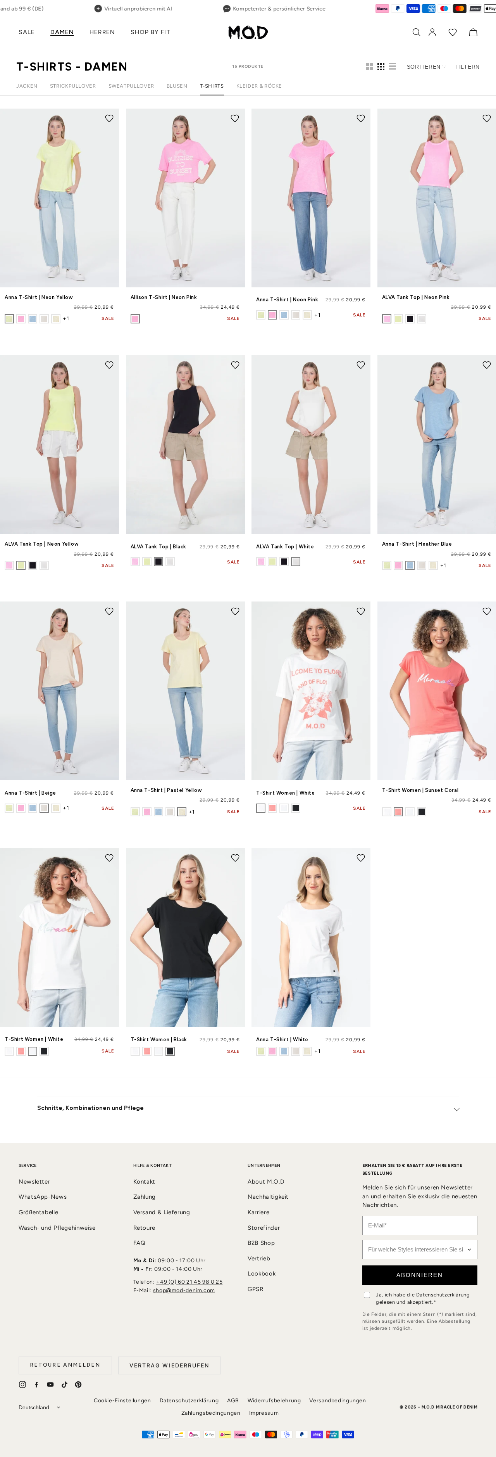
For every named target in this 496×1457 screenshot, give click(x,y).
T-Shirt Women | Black (159, 1039)
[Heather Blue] (32, 318)
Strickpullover (73, 86)
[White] (421, 318)
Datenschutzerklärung (443, 1295)
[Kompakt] (393, 67)
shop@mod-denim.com (184, 1290)
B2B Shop (261, 1242)
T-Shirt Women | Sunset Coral (420, 790)
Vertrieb (259, 1258)
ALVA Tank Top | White (285, 546)
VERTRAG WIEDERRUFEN (169, 1365)
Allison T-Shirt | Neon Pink (164, 297)
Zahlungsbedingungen (211, 1413)
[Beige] (44, 318)
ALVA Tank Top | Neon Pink (416, 297)
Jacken (27, 86)
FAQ (139, 1242)
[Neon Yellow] (9, 318)
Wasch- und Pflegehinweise (57, 1227)
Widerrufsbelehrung (274, 1400)
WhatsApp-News (43, 1196)
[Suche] (416, 32)
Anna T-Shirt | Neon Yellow (39, 297)
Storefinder (264, 1227)
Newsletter (34, 1181)
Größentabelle (38, 1212)
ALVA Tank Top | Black (159, 546)
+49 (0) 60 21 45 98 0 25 (189, 1282)
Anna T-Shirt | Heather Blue (417, 544)
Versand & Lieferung (161, 1212)
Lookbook (262, 1273)
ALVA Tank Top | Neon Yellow (42, 544)
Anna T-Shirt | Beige (30, 793)
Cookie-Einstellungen (122, 1400)
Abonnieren (419, 1275)
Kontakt (144, 1181)
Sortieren (424, 67)
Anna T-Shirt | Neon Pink (287, 299)
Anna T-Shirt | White (282, 1039)
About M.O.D (266, 1181)
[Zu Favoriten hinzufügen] (109, 118)
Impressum (264, 1413)
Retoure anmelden (65, 1365)
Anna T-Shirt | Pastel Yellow (166, 790)
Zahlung (144, 1196)
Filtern (467, 67)
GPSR (256, 1289)
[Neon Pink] (21, 318)
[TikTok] (64, 1384)
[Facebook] (36, 1384)
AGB (233, 1400)
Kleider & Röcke (259, 86)
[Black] (410, 318)
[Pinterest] (78, 1384)
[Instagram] (22, 1384)
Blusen (177, 86)
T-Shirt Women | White (285, 793)
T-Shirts (212, 86)
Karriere (258, 1212)
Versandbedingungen (337, 1400)
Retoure (144, 1227)
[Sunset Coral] (272, 808)
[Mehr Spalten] (381, 67)
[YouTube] (50, 1384)
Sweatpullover (131, 86)
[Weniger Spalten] (369, 67)
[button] (27, 32)
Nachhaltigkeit (268, 1196)
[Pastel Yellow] (55, 318)
